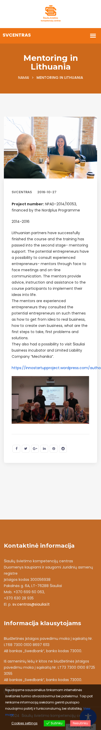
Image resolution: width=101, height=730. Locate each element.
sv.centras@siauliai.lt (31, 604)
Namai (23, 77)
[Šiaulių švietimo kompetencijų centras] (50, 14)
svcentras (22, 192)
